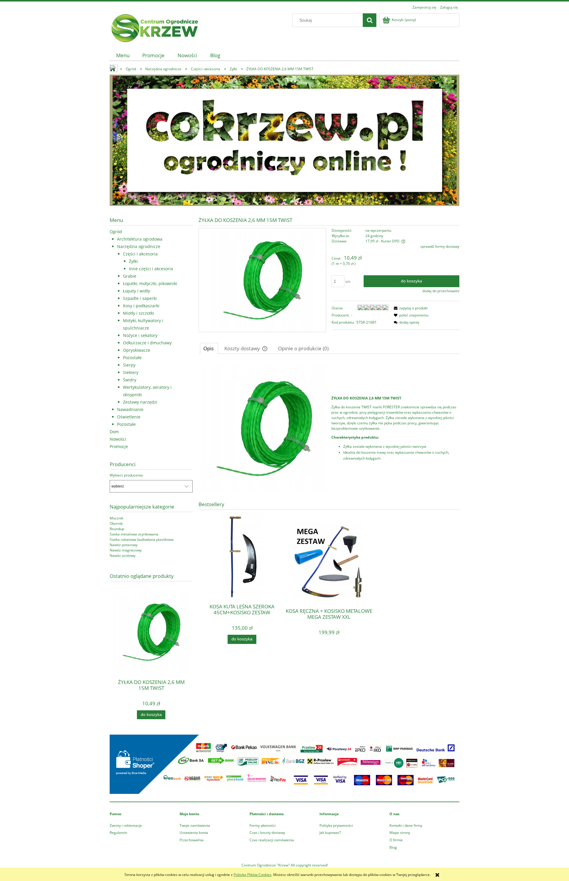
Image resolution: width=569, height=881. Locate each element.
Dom (114, 431)
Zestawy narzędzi (140, 402)
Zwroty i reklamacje (126, 825)
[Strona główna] (154, 27)
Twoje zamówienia (195, 825)
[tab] (281, 201)
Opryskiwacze (136, 350)
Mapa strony (399, 832)
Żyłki (133, 261)
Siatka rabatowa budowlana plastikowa (142, 539)
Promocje (119, 446)
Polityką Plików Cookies (252, 874)
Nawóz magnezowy (126, 550)
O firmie (396, 839)
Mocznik (116, 518)
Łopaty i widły (136, 291)
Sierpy (129, 365)
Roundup (117, 528)
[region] (284, 140)
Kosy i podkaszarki (141, 305)
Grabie (129, 276)
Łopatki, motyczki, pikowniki (150, 283)
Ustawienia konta (194, 832)
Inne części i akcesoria (151, 268)
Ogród (116, 231)
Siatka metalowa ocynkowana (134, 534)
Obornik (116, 523)
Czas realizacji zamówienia (272, 839)
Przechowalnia (192, 839)
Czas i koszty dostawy (267, 832)
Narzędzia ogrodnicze (138, 246)
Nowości (118, 439)
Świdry (129, 380)
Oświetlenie (128, 417)
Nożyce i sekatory (140, 335)
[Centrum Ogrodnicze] (284, 140)
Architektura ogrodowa (139, 239)
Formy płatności (263, 825)
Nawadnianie (130, 409)
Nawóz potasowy (124, 544)
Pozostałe (132, 357)
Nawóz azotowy (122, 555)
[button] (410, 308)
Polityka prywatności (336, 825)
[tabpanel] (329, 428)
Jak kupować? (330, 832)
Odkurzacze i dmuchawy (147, 343)
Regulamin (118, 832)
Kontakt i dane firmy (405, 825)
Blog (393, 847)
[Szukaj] (369, 20)
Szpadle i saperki (140, 298)
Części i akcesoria (140, 254)
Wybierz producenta (126, 475)
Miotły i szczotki (138, 313)
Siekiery (130, 372)
